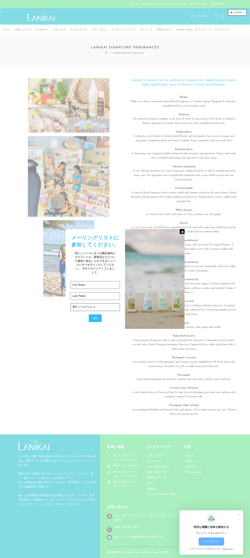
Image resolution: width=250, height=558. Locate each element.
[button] (237, 12)
